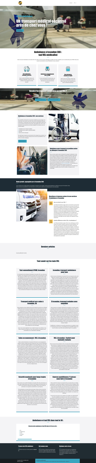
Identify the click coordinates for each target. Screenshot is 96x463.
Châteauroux (22, 431)
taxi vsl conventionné (66, 163)
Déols (21, 435)
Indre (21, 432)
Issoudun (22, 434)
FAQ (75, 2)
